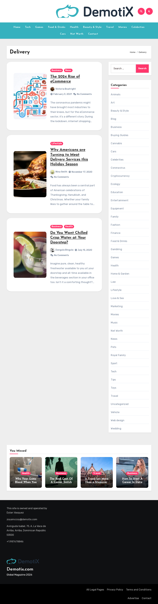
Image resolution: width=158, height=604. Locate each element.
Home (16, 27)
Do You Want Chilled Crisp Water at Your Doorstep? (68, 237)
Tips (113, 379)
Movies (122, 27)
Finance (115, 233)
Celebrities (138, 27)
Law (113, 281)
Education (117, 192)
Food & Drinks (56, 27)
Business (57, 70)
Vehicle (115, 412)
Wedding (116, 428)
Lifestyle (57, 143)
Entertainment (119, 200)
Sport (114, 363)
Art (113, 102)
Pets (113, 347)
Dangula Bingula (64, 250)
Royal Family (118, 355)
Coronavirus (118, 167)
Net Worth (76, 34)
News (68, 70)
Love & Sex (117, 298)
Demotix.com (20, 569)
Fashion (115, 224)
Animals (115, 94)
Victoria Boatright (66, 89)
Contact (93, 34)
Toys (113, 387)
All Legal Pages (95, 589)
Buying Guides (119, 135)
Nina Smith (61, 171)
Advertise (133, 598)
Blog (113, 118)
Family (114, 216)
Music (114, 322)
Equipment (117, 208)
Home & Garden (120, 273)
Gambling (116, 249)
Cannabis (116, 143)
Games (39, 27)
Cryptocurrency (120, 175)
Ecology (115, 184)
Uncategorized (120, 404)
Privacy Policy (115, 589)
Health (74, 27)
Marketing (117, 306)
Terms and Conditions (138, 589)
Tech (28, 27)
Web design (117, 420)
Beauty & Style (92, 27)
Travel (110, 27)
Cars (63, 34)
